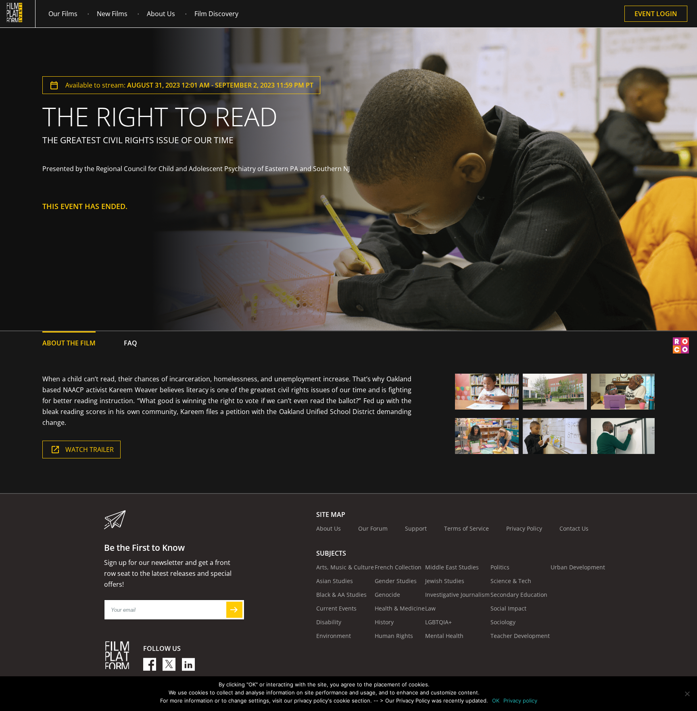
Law (430, 608)
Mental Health (444, 636)
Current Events (336, 608)
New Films (112, 13)
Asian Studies (334, 581)
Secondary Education (518, 594)
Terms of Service (466, 528)
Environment (333, 636)
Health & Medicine (400, 608)
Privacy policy (520, 700)
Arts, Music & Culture (345, 567)
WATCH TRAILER (89, 449)
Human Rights (394, 636)
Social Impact (508, 608)
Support (416, 528)
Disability (328, 622)
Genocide (387, 594)
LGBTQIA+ (438, 622)
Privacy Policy (524, 528)
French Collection (398, 567)
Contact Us (573, 528)
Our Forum (373, 528)
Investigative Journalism (457, 594)
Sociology (502, 622)
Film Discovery (216, 13)
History (384, 622)
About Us (161, 13)
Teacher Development (520, 636)
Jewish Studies (444, 581)
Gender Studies (396, 581)
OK (495, 700)
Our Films (62, 13)
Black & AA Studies (341, 594)
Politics (499, 567)
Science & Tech (510, 581)
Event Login (655, 13)
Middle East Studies (452, 567)
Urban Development (578, 567)
